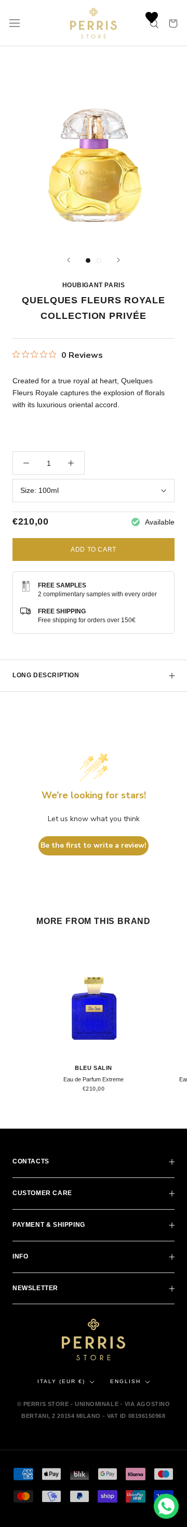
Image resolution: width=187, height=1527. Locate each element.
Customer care (42, 1193)
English (125, 1381)
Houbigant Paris (93, 285)
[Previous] (68, 260)
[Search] (154, 23)
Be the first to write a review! (93, 845)
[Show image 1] (88, 260)
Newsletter (35, 1288)
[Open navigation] (14, 23)
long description (45, 675)
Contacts (30, 1161)
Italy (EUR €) (61, 1381)
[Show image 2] (99, 260)
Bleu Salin (93, 1068)
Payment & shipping (48, 1224)
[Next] (118, 260)
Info (20, 1256)
